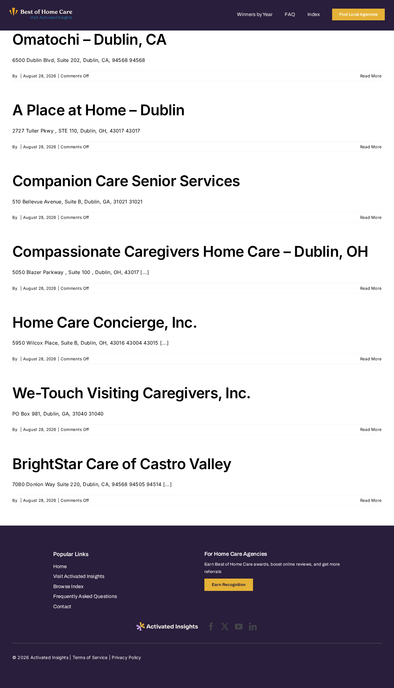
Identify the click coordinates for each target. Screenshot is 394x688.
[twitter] (225, 626)
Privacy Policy (126, 657)
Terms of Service (90, 657)
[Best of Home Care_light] (40, 10)
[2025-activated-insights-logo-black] (167, 625)
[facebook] (211, 626)
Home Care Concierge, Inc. (104, 322)
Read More (371, 75)
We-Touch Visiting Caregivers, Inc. (131, 393)
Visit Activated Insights (51, 17)
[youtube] (239, 626)
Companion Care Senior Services (126, 181)
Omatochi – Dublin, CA (89, 39)
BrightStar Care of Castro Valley (121, 464)
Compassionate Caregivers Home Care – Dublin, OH (190, 251)
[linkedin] (253, 626)
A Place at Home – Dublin (98, 110)
